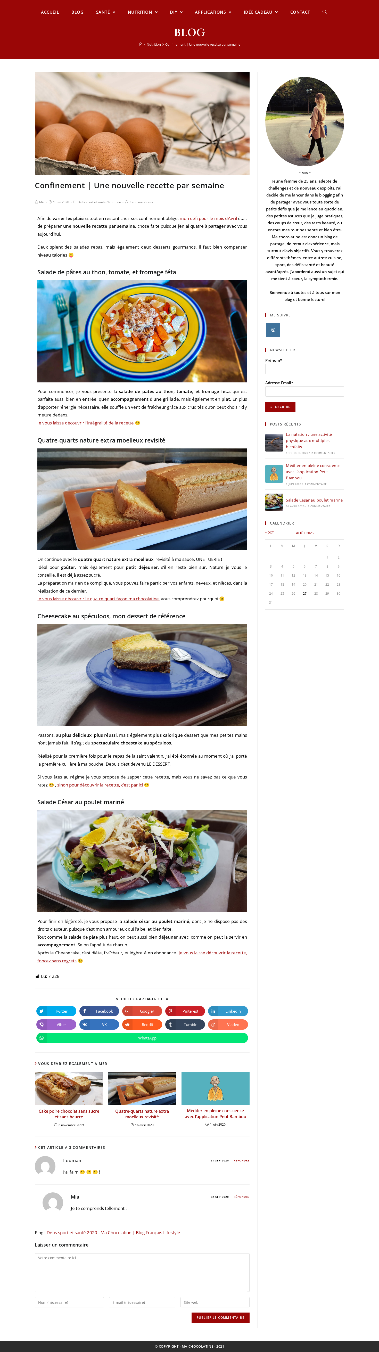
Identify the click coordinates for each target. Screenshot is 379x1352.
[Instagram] (273, 330)
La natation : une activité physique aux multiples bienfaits (309, 440)
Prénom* (273, 360)
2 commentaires (323, 453)
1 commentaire (316, 484)
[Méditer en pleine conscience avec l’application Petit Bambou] (274, 474)
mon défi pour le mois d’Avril (208, 218)
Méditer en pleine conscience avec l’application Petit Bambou (215, 1113)
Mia (42, 202)
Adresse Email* (279, 382)
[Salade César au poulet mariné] (274, 502)
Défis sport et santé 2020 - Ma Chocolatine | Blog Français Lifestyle (113, 1232)
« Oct (269, 532)
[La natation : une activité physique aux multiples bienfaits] (274, 443)
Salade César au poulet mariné (314, 500)
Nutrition (114, 202)
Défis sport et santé (92, 202)
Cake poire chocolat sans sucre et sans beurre (69, 1114)
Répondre (242, 1160)
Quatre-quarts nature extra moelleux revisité (142, 1114)
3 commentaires (141, 202)
